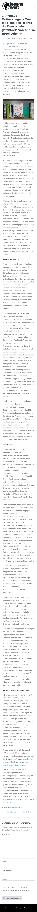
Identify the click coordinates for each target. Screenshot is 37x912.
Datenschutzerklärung (13, 908)
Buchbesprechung (16, 807)
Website (4, 879)
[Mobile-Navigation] (34, 6)
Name (4, 862)
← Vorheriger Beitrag (9, 812)
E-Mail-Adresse (7, 870)
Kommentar (6, 834)
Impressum (28, 908)
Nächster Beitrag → (28, 812)
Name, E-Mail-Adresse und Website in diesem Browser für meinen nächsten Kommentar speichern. (18, 890)
